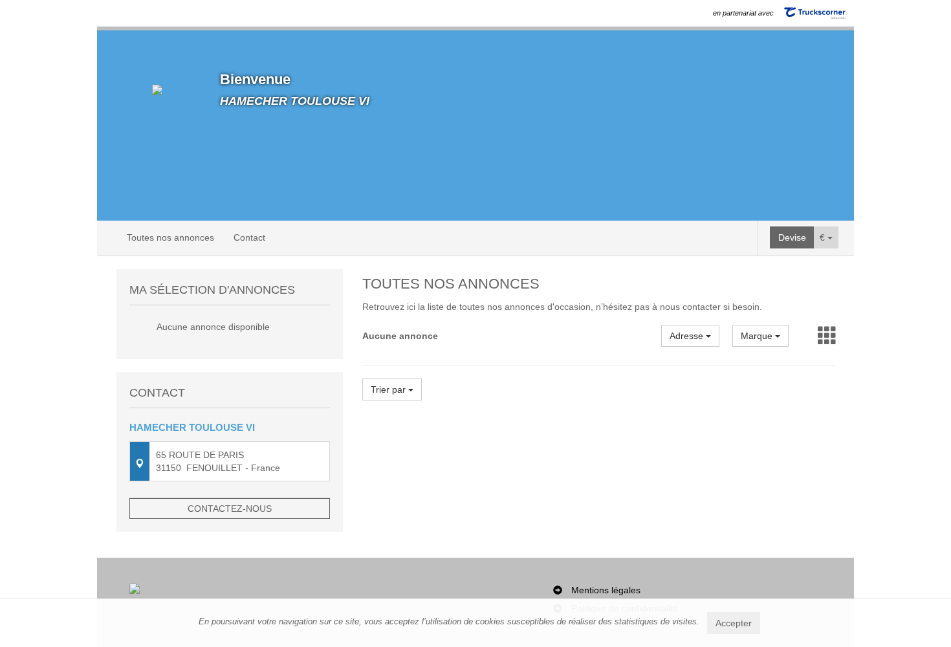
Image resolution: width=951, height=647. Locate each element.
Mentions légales (605, 590)
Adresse (688, 336)
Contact (249, 237)
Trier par (389, 389)
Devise (792, 237)
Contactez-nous (230, 508)
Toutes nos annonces (170, 237)
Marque (758, 336)
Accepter (734, 623)
